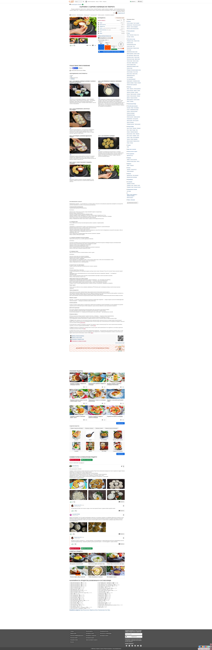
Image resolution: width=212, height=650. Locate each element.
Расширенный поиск (104, 631)
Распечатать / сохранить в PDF (78, 339)
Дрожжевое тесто (130, 155)
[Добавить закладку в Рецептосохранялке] (93, 45)
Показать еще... (120, 423)
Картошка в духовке (134, 111)
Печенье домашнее (137, 88)
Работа (100, 1)
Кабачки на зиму (136, 48)
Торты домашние (131, 30)
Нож (71, 76)
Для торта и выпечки (132, 149)
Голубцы (133, 130)
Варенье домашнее (130, 53)
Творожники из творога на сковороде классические (97, 400)
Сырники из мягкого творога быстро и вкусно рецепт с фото (78, 400)
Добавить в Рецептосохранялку (78, 335)
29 (72, 501)
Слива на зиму (136, 57)
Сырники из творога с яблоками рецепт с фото (77, 417)
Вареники (137, 133)
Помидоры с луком (130, 185)
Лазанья (128, 137)
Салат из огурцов (130, 23)
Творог (101, 22)
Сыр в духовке (135, 118)
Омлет (134, 133)
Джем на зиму (137, 59)
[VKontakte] (199, 646)
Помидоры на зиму (130, 40)
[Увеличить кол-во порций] (124, 19)
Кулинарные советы (90, 633)
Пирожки (135, 90)
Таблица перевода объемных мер (104, 35)
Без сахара (129, 191)
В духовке (128, 107)
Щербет (128, 165)
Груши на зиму (134, 73)
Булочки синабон (136, 99)
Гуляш (138, 135)
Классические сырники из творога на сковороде (97, 384)
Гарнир (129, 145)
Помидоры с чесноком (130, 183)
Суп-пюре (128, 36)
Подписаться (134, 636)
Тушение (128, 111)
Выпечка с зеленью (89, 428)
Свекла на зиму (129, 68)
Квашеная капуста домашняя (132, 84)
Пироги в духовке (133, 94)
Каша (128, 128)
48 (72, 45)
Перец (101, 33)
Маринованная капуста (131, 75)
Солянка (132, 36)
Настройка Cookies (74, 639)
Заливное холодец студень (131, 161)
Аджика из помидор (130, 82)
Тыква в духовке (137, 124)
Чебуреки (134, 135)
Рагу (137, 130)
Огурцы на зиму (136, 40)
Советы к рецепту (101, 14)
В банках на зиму (130, 42)
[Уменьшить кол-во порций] (124, 21)
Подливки (128, 169)
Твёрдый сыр (102, 26)
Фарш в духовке (129, 120)
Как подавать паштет (112, 576)
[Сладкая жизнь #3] (72, 506)
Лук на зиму (129, 62)
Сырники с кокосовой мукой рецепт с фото (115, 400)
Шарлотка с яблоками (130, 92)
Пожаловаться (73, 14)
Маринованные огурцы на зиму (132, 51)
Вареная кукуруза (130, 197)
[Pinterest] (205, 646)
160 (95, 45)
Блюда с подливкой (134, 139)
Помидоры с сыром (130, 187)
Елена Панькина (75, 465)
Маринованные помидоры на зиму (132, 66)
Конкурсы (104, 1)
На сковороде (136, 107)
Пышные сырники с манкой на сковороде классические (114, 384)
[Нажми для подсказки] (112, 38)
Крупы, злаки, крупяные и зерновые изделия (132, 195)
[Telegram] (209, 646)
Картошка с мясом (137, 187)
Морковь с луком (137, 185)
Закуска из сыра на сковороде (111, 428)
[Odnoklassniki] (202, 646)
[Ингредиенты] (211, 644)
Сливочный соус (133, 169)
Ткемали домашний (130, 171)
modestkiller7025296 (76, 514)
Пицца (131, 137)
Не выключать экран (120, 17)
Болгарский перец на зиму (131, 44)
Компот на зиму (136, 53)
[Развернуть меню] (211, 649)
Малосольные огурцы (130, 59)
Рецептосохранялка (91, 1)
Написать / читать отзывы (77, 337)
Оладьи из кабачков (133, 97)
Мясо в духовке (135, 120)
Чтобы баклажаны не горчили (96, 576)
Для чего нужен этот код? (120, 342)
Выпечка (129, 86)
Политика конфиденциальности (76, 635)
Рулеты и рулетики (133, 159)
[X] (201, 646)
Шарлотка (131, 88)
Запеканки (138, 128)
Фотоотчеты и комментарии (105, 633)
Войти (140, 1)
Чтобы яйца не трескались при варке (115, 563)
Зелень (101, 28)
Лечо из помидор (130, 77)
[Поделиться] (211, 647)
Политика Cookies (74, 637)
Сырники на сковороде (118, 451)
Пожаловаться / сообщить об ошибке (79, 341)
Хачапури (138, 94)
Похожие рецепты (80, 14)
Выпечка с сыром (99, 428)
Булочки (128, 94)
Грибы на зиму (129, 73)
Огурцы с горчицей (137, 82)
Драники (128, 97)
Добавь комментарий (87, 459)
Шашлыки (134, 128)
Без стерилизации (130, 55)
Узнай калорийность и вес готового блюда (111, 51)
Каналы (97, 1)
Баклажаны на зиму (130, 57)
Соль (101, 31)
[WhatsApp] (207, 646)
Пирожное (132, 165)
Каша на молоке (129, 133)
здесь (84, 328)
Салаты (129, 21)
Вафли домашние (130, 99)
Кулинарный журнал (90, 637)
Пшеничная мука (103, 29)
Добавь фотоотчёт (75, 459)
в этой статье (82, 322)
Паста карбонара (136, 137)
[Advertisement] (134, 11)
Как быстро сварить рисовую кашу (97, 563)
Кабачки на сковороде (130, 113)
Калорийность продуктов (109, 14)
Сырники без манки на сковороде (115, 416)
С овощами (130, 181)
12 (73, 510)
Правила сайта (73, 633)
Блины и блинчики (130, 90)
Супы (129, 33)
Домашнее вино (129, 175)
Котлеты (130, 128)
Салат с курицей (136, 23)
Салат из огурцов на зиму (131, 64)
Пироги (128, 88)
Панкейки (131, 101)
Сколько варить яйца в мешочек (77, 576)
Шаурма (128, 159)
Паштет (138, 161)
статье (94, 325)
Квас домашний (135, 175)
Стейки (130, 130)
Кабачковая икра (130, 48)
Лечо (134, 46)
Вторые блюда (131, 126)
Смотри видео (83, 36)
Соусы (129, 167)
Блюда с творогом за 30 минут (77, 428)
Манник (128, 101)
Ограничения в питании (132, 189)
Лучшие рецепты (89, 631)
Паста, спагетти (129, 135)
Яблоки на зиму (136, 55)
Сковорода (72, 78)
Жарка (132, 107)
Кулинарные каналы (104, 635)
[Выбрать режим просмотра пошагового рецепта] (71, 97)
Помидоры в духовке (130, 124)
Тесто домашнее (131, 153)
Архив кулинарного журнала (92, 639)
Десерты (129, 163)
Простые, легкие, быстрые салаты (132, 28)
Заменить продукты (101, 20)
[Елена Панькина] (71, 466)
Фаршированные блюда (134, 109)
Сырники (136, 92)
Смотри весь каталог (133, 202)
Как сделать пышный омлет (76, 563)
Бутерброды (130, 179)
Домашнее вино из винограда (132, 177)
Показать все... (120, 453)
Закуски (129, 157)
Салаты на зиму (129, 46)
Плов (128, 130)
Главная (72, 631)
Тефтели (128, 139)
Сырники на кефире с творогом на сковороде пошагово (78, 384)
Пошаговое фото (93, 14)
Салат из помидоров (134, 26)
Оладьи (138, 90)
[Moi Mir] (204, 646)
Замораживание (129, 118)
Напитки (129, 173)
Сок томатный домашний (131, 79)
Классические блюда (132, 103)
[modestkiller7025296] (71, 515)
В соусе (128, 109)
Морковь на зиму (134, 62)
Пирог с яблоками (131, 199)
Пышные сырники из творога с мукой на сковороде (96, 417)
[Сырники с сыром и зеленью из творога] (74, 41)
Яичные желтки (103, 24)
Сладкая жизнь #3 (77, 505)
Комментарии (87, 14)
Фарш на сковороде (130, 122)
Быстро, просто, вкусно (132, 151)
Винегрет (128, 26)
